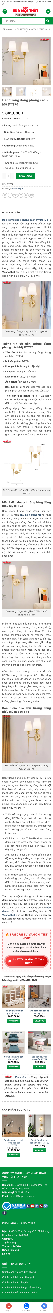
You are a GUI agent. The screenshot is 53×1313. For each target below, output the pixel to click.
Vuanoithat (21, 1077)
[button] (5, 11)
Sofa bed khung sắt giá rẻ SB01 (13, 1058)
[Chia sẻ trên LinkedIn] (31, 195)
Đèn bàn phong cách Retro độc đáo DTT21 (14, 1142)
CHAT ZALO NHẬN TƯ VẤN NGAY (28, 961)
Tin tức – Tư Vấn (11, 1246)
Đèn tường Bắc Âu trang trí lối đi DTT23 (39, 1141)
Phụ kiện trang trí (26, 29)
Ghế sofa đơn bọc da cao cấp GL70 (39, 1012)
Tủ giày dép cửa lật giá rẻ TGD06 (13, 1012)
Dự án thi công (10, 1249)
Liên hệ (6, 1253)
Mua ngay (26, 175)
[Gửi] (48, 21)
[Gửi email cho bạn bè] (20, 195)
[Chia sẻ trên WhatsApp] (5, 195)
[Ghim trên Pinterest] (26, 195)
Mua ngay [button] (13, 1021)
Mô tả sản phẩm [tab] (11, 213)
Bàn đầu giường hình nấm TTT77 (39, 1058)
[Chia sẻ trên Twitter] (15, 195)
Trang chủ (8, 29)
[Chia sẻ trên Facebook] (10, 195)
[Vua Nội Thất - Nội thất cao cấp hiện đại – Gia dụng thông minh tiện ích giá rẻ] (26, 11)
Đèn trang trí (17, 189)
